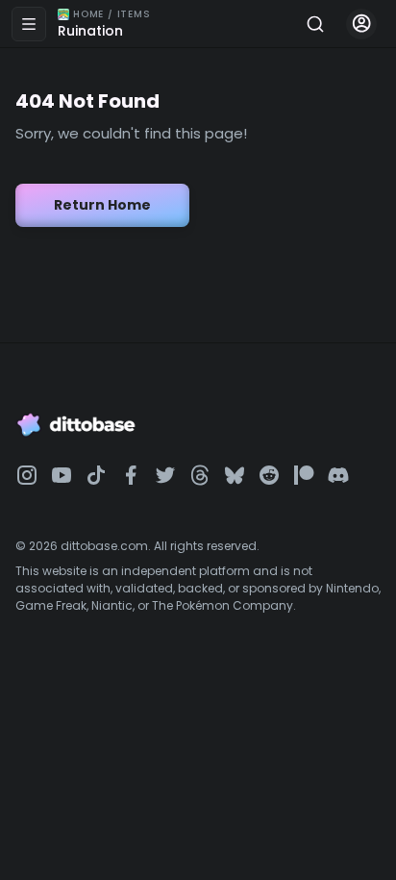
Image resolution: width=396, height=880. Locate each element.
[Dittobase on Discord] (338, 475)
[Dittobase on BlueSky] (234, 475)
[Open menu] (29, 24)
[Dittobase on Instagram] (27, 475)
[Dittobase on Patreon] (303, 475)
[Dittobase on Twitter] (165, 475)
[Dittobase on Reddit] (269, 475)
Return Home (102, 204)
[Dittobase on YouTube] (61, 475)
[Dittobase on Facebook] (130, 475)
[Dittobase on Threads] (200, 475)
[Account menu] (361, 24)
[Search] (315, 24)
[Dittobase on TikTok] (96, 475)
